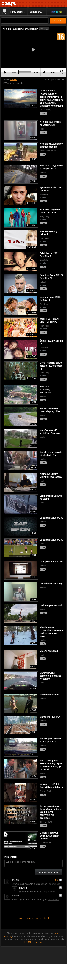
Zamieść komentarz (48, 871)
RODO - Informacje (33, 942)
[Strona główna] (9, 3)
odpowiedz (54, 884)
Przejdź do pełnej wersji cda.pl (33, 918)
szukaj (57, 20)
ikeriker (13, 79)
